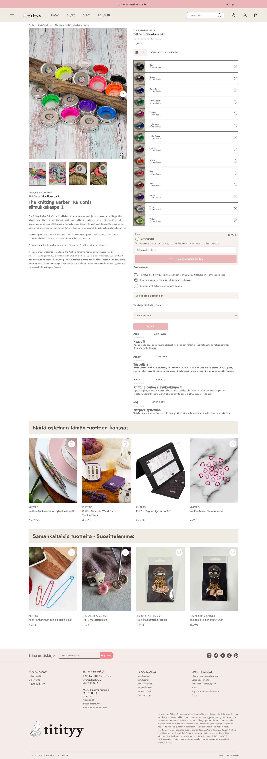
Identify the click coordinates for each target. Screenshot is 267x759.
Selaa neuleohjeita (200, 679)
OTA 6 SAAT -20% (111, 4)
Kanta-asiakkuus (144, 695)
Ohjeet (71, 15)
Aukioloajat (88, 699)
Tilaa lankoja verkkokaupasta (205, 675)
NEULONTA (104, 15)
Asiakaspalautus (144, 683)
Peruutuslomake (144, 687)
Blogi (194, 687)
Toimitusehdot (143, 675)
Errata (194, 695)
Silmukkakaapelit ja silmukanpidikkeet (72, 25)
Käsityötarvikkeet (45, 25)
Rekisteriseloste (144, 691)
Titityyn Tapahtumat (91, 703)
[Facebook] (216, 655)
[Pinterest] (236, 655)
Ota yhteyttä (34, 679)
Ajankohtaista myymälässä (95, 707)
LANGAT (54, 15)
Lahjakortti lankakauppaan (204, 683)
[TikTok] (229, 655)
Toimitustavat (143, 679)
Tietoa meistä (35, 675)
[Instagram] (209, 655)
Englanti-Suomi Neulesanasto (205, 691)
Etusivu (32, 25)
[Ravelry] (222, 655)
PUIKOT (86, 15)
